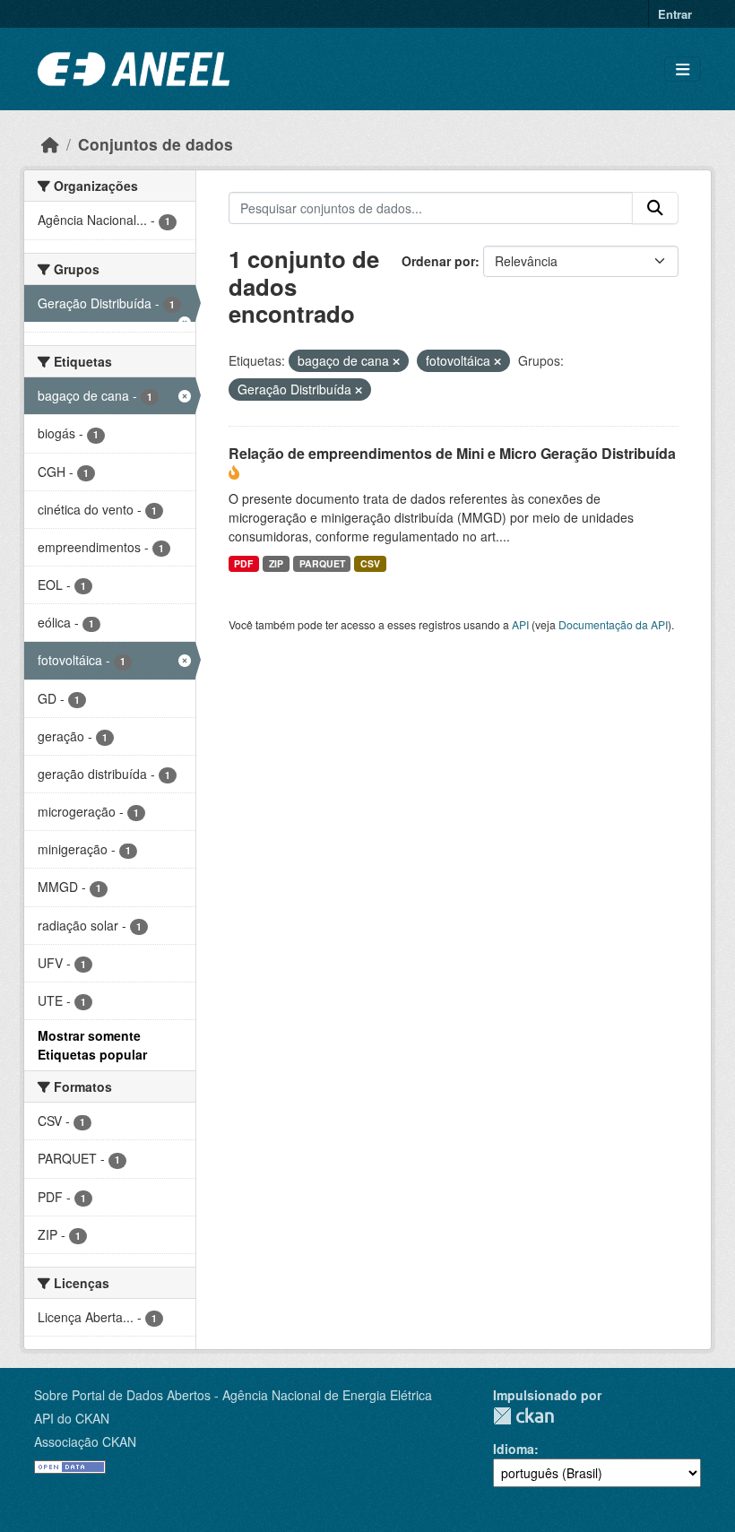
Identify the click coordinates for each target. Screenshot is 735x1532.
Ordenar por (438, 261)
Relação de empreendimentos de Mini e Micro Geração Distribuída (452, 453)
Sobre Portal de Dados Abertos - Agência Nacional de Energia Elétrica (233, 1395)
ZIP (276, 563)
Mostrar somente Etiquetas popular (92, 1044)
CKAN (523, 1415)
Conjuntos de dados (155, 144)
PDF (243, 563)
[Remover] (396, 361)
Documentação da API (613, 624)
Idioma (513, 1449)
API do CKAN (71, 1418)
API (520, 624)
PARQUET (322, 563)
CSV (370, 563)
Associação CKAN (85, 1441)
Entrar (675, 13)
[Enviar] (655, 208)
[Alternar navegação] (682, 69)
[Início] (50, 144)
